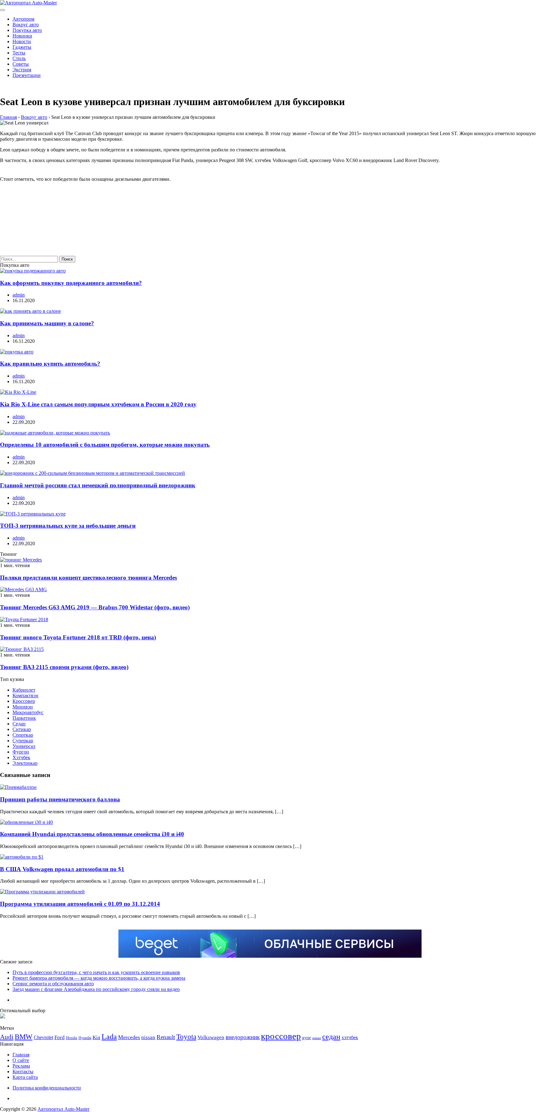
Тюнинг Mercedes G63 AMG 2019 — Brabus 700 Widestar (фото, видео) (95, 607)
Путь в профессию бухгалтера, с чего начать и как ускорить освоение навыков (96, 972)
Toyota (186, 1037)
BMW (23, 1037)
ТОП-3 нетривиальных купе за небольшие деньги (68, 525)
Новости (21, 41)
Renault (166, 1037)
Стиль (19, 58)
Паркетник (24, 718)
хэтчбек (350, 1037)
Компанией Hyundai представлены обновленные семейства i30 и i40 (92, 834)
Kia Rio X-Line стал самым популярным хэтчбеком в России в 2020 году (98, 404)
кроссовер (281, 1036)
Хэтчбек (21, 757)
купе (306, 1037)
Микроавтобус (27, 712)
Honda (71, 1037)
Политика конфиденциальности (46, 1087)
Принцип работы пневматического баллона (60, 799)
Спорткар (22, 735)
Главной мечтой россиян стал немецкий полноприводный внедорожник (97, 485)
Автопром (23, 19)
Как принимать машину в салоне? (47, 323)
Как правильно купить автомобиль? (50, 363)
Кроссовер (23, 701)
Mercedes (129, 1037)
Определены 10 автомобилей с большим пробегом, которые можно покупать (105, 444)
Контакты (22, 1071)
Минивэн (22, 706)
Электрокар (25, 763)
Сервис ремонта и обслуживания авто (53, 983)
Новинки (22, 35)
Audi (6, 1036)
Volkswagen (211, 1037)
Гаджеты (21, 47)
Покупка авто (27, 30)
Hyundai (84, 1038)
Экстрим (21, 69)
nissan (148, 1037)
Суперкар (22, 740)
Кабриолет (23, 690)
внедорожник (243, 1037)
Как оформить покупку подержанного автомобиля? (71, 283)
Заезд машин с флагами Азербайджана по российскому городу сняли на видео (96, 989)
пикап (316, 1038)
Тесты (18, 52)
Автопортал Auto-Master (63, 1109)
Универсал (23, 746)
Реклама (21, 1066)
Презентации (26, 75)
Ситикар (21, 729)
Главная (20, 1054)
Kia (96, 1037)
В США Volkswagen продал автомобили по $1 (62, 869)
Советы (20, 64)
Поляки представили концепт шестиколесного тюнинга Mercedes (88, 577)
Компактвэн (25, 695)
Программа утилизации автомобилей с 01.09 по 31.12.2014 (80, 904)
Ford (59, 1037)
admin (18, 294)
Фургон (20, 751)
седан (331, 1036)
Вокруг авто (25, 24)
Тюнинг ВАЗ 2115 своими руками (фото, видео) (64, 667)
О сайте (20, 1060)
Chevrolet (43, 1037)
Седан (19, 723)
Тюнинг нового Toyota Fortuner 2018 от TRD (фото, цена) (78, 637)
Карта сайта (25, 1077)
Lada (109, 1037)
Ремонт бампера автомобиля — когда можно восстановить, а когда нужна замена (98, 978)
